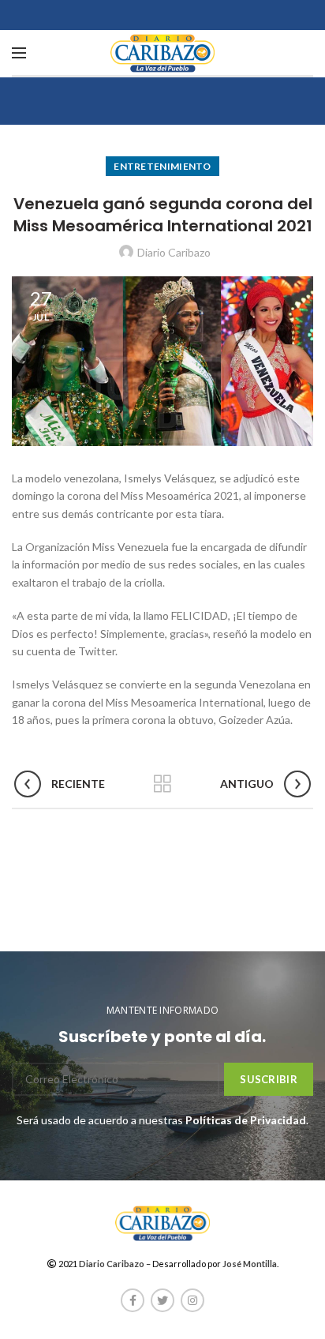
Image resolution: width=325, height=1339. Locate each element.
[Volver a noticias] (162, 784)
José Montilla (249, 1263)
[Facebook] (132, 1300)
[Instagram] (192, 1300)
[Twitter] (162, 1300)
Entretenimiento (162, 166)
